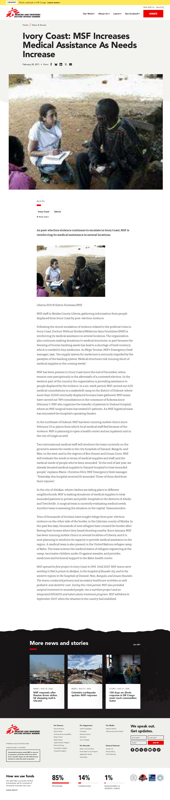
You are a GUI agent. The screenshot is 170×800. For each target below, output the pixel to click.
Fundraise (83, 731)
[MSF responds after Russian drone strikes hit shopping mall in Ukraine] (47, 682)
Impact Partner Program (61, 742)
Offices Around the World (114, 731)
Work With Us (148, 7)
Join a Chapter (84, 740)
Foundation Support (60, 748)
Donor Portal (58, 731)
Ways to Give (58, 737)
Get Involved (131, 13)
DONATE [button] (153, 13)
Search (159, 7)
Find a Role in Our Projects (89, 751)
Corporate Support (60, 751)
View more (44, 217)
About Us (103, 13)
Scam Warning (111, 754)
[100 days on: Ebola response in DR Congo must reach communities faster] (123, 682)
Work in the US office (87, 749)
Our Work (88, 13)
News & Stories (39, 25)
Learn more (53, 2)
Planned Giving (59, 745)
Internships (83, 757)
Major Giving (58, 740)
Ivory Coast (43, 211)
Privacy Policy (110, 751)
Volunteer (83, 737)
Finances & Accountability (62, 734)
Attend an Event (85, 734)
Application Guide (86, 754)
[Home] (26, 12)
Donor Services (59, 729)
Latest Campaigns (85, 729)
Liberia (57, 211)
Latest (116, 13)
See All (136, 645)
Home (25, 25)
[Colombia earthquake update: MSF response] (85, 682)
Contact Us (109, 749)
